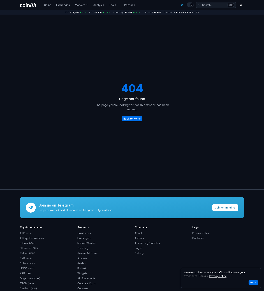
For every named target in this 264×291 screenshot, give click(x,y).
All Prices (25, 233)
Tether (28, 253)
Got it (253, 282)
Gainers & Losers (87, 253)
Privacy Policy (200, 233)
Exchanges (63, 4)
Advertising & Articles (147, 243)
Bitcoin (27, 243)
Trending (82, 248)
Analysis (98, 4)
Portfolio (129, 4)
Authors (139, 238)
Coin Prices (84, 233)
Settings (139, 253)
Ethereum (29, 248)
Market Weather (86, 243)
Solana (27, 263)
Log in (138, 248)
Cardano (28, 288)
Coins (47, 4)
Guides (81, 263)
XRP (25, 273)
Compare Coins (86, 283)
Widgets (82, 273)
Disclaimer (198, 238)
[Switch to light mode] (190, 5)
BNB (26, 258)
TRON (27, 283)
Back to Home (132, 118)
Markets (80, 4)
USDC (27, 268)
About (138, 233)
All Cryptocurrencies (32, 238)
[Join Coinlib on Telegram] (181, 5)
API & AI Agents (86, 278)
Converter (83, 288)
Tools (112, 4)
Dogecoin (30, 278)
